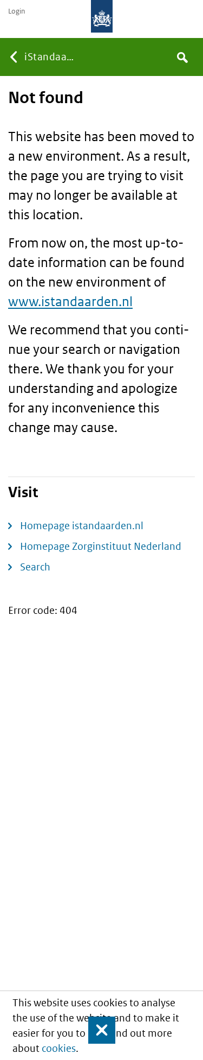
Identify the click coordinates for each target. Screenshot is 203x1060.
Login (16, 11)
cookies (59, 1048)
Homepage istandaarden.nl (81, 525)
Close (97, 1030)
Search (35, 567)
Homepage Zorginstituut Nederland (100, 546)
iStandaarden (50, 56)
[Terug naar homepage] (102, 16)
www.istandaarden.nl (70, 301)
